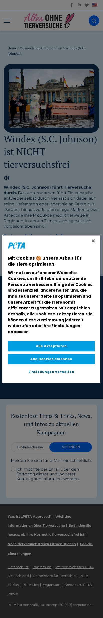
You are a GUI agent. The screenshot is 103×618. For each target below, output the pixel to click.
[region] (51, 309)
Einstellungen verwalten (51, 372)
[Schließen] (93, 240)
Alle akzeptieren (51, 346)
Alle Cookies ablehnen (51, 359)
